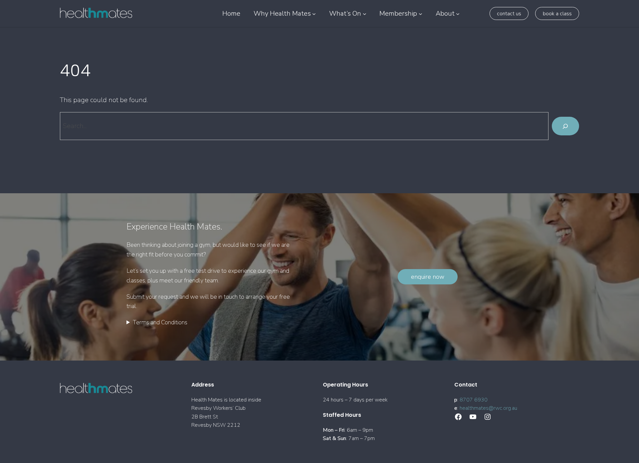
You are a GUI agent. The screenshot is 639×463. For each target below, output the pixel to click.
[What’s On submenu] (364, 13)
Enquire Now (427, 277)
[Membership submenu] (420, 13)
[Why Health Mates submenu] (314, 13)
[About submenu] (458, 13)
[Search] (565, 126)
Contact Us (509, 13)
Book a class (557, 13)
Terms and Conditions (160, 322)
